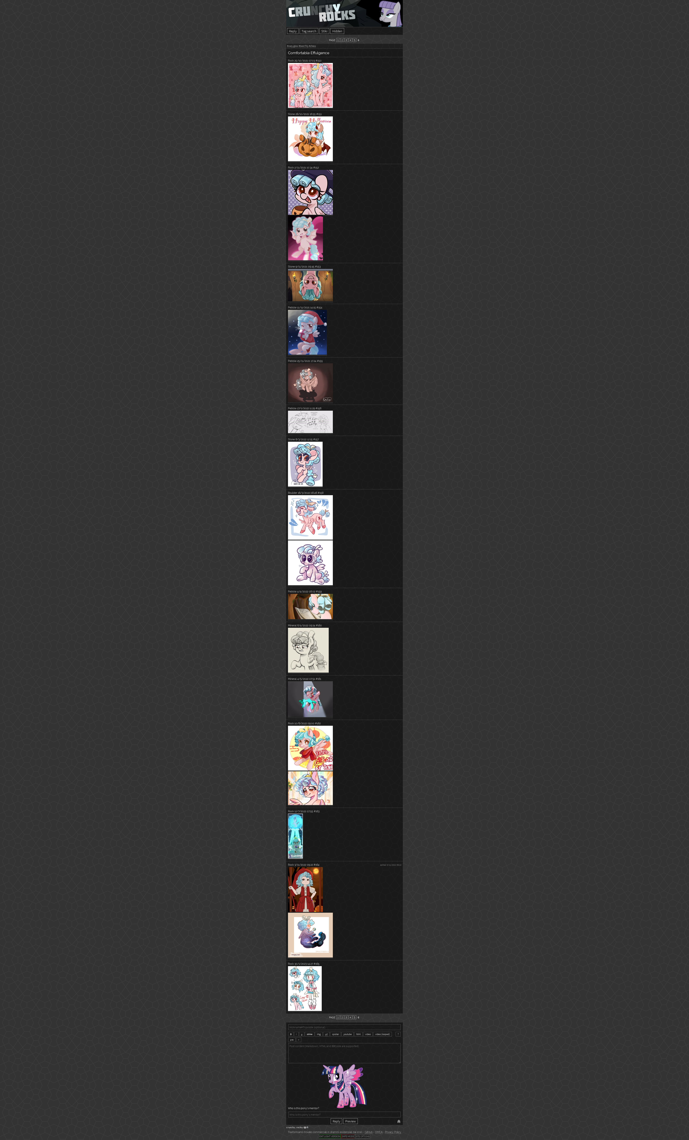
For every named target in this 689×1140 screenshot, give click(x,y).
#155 (320, 360)
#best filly (303, 46)
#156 (318, 408)
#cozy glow (292, 46)
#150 (319, 60)
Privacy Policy (393, 1132)
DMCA (379, 1132)
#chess (312, 46)
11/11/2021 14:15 (306, 307)
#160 (319, 625)
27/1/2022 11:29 (306, 408)
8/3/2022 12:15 (304, 439)
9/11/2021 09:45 (305, 266)
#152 (316, 167)
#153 (318, 266)
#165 (316, 963)
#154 (319, 307)
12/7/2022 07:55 (303, 811)
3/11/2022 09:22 (303, 864)
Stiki (324, 31)
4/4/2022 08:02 (306, 591)
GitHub (369, 1132)
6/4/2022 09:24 (306, 625)
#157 (316, 439)
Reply (293, 31)
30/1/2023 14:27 (303, 963)
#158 (321, 492)
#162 (318, 723)
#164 (316, 864)
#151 (319, 114)
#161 (318, 678)
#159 (319, 591)
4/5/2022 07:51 (306, 678)
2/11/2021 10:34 (303, 167)
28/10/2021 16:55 (306, 114)
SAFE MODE (348, 1136)
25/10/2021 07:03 (304, 60)
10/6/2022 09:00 (304, 723)
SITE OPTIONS (363, 1136)
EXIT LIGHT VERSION (329, 1136)
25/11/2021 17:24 (306, 360)
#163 (316, 811)
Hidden (337, 31)
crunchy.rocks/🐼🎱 (297, 1127)
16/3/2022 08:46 (307, 492)
